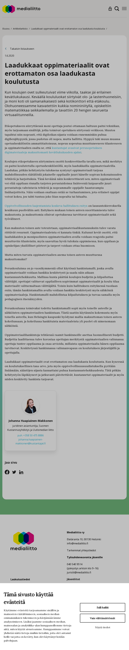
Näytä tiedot (102, 627)
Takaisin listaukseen (21, 48)
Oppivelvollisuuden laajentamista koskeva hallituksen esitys (46, 206)
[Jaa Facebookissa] (8, 471)
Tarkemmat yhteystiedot (81, 550)
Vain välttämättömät (102, 618)
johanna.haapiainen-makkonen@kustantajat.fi (30, 441)
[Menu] (124, 8)
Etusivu (6, 28)
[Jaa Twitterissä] (15, 471)
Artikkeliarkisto (20, 28)
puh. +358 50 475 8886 (30, 435)
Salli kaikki (103, 607)
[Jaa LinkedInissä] (22, 471)
